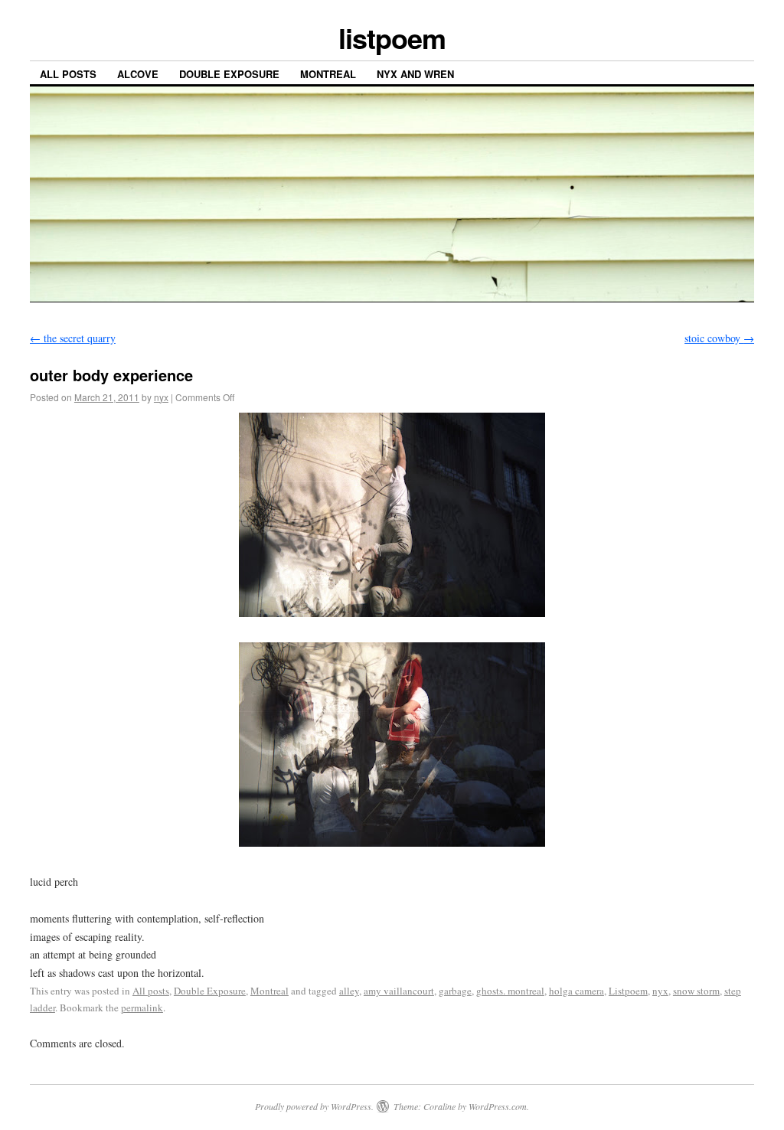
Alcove (137, 74)
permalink (142, 1007)
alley (349, 991)
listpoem (391, 37)
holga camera (576, 991)
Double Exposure (229, 74)
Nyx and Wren (415, 74)
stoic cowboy (719, 338)
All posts (68, 74)
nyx (161, 396)
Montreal (328, 74)
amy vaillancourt (399, 991)
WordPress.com (498, 1106)
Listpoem (628, 991)
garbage (455, 991)
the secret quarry (73, 338)
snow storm (696, 991)
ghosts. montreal (510, 991)
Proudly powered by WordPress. (314, 1106)
